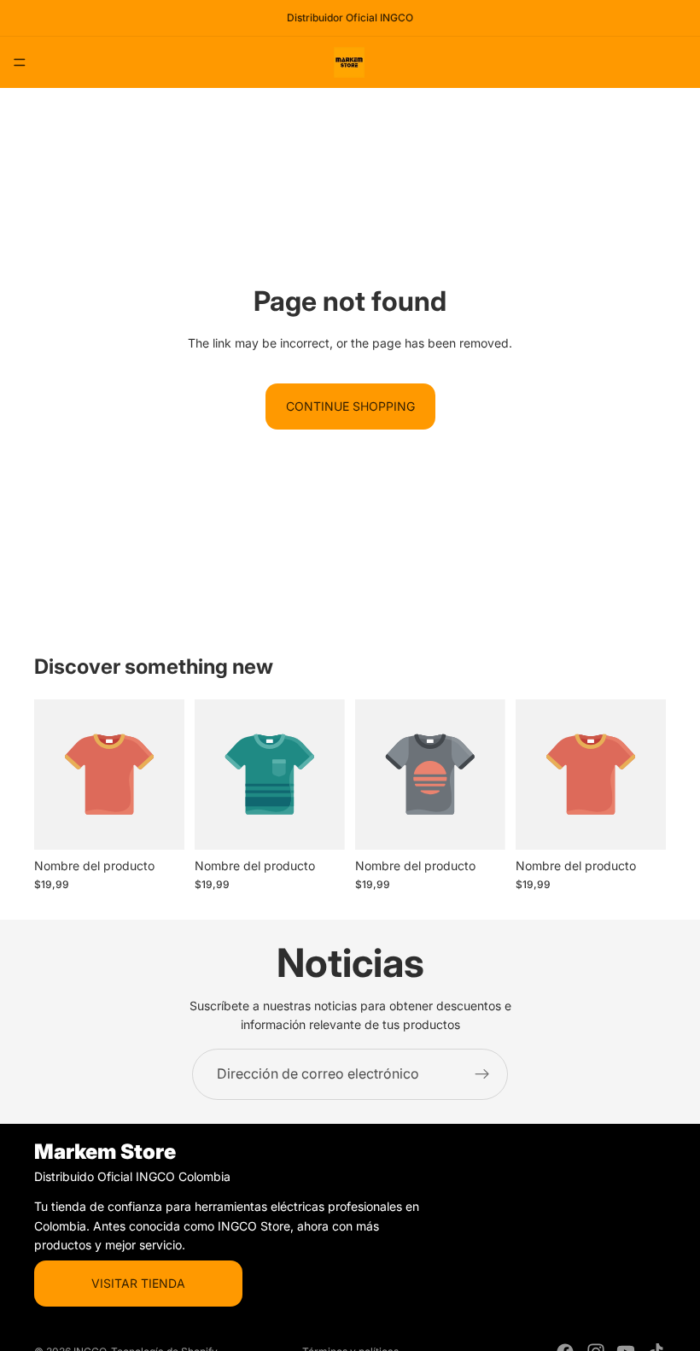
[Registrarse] (482, 1074)
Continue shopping (350, 406)
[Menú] (19, 62)
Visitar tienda (138, 1282)
